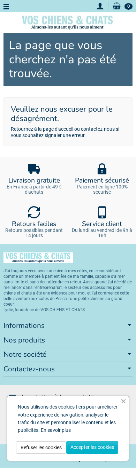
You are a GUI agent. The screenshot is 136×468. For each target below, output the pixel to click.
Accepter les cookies (92, 447)
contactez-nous (98, 129)
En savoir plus (56, 430)
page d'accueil (58, 129)
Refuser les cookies (41, 447)
